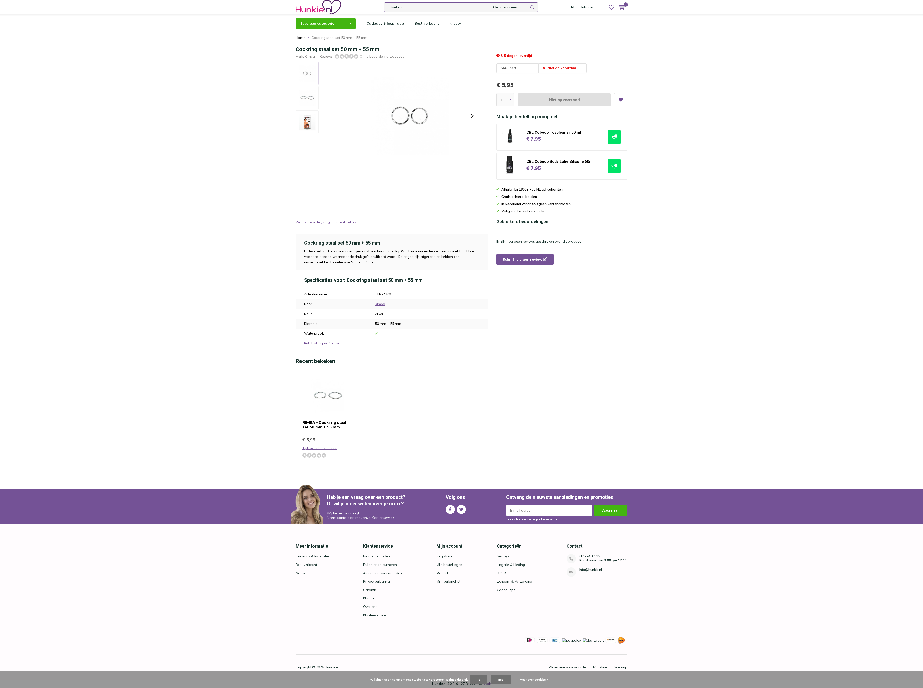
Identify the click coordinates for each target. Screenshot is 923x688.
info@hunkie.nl (590, 570)
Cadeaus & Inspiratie (385, 23)
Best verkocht (426, 23)
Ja (478, 679)
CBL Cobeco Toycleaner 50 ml (553, 132)
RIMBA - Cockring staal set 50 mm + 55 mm (324, 424)
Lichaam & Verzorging (514, 581)
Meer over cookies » (534, 679)
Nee (500, 679)
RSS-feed (600, 667)
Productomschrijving (313, 222)
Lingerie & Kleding (511, 564)
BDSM (501, 573)
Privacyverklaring (376, 581)
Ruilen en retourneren (380, 564)
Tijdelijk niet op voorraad (319, 448)
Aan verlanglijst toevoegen (620, 99)
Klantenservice (383, 517)
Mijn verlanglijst (448, 581)
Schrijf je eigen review (523, 259)
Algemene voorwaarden (382, 573)
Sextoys (503, 556)
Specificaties (345, 222)
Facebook (450, 509)
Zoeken (532, 7)
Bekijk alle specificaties (322, 343)
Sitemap (620, 667)
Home (300, 38)
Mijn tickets (445, 573)
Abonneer (610, 510)
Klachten (370, 598)
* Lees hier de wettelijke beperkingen (532, 519)
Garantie (370, 590)
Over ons (370, 606)
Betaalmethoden (376, 556)
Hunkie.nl (332, 667)
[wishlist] (611, 7)
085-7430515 (589, 556)
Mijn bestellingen (449, 564)
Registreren (446, 556)
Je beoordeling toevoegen (385, 56)
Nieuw (455, 23)
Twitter (461, 509)
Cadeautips (506, 590)
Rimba (310, 56)
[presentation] (472, 116)
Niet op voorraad (564, 99)
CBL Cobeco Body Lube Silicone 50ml (559, 161)
